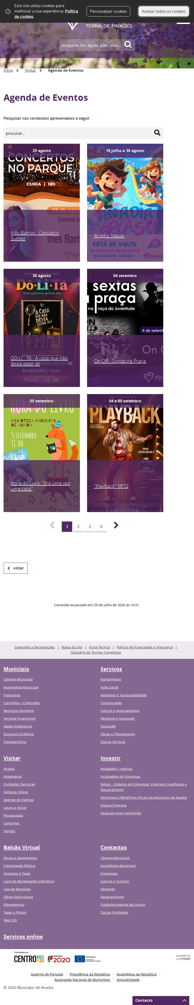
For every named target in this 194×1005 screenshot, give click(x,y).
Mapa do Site (72, 647)
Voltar (18, 568)
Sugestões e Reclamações (34, 647)
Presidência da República (90, 974)
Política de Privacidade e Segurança (145, 647)
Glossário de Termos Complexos (96, 652)
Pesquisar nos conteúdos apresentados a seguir (47, 118)
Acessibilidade (128, 979)
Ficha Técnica (99, 647)
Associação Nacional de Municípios (82, 979)
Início (8, 70)
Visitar (30, 70)
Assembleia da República (137, 974)
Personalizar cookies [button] (108, 11)
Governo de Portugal (47, 974)
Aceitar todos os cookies (163, 11)
